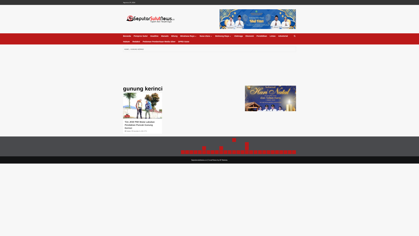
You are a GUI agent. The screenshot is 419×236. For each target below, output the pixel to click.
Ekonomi (250, 36)
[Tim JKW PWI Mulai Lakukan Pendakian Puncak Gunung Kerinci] (142, 106)
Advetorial (283, 36)
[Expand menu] (195, 36)
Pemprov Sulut (141, 36)
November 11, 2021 (138, 131)
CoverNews (212, 160)
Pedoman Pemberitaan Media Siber (159, 42)
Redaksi (136, 42)
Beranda (127, 36)
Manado (165, 36)
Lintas (273, 36)
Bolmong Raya (222, 36)
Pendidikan (262, 36)
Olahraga (238, 36)
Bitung (174, 36)
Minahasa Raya (187, 36)
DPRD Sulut (183, 42)
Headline (154, 36)
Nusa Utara (205, 36)
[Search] (294, 36)
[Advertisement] (209, 68)
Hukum (126, 42)
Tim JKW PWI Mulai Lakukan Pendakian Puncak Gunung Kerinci (140, 125)
